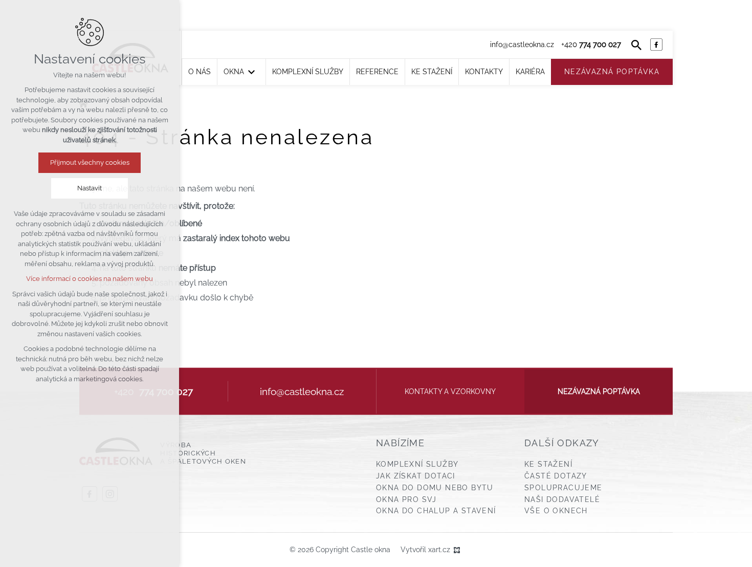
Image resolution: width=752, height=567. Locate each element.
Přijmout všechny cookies (89, 162)
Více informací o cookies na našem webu (89, 278)
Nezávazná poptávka (599, 391)
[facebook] (656, 44)
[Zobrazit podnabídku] (251, 72)
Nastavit (89, 188)
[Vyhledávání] (636, 44)
